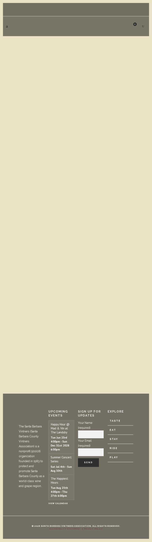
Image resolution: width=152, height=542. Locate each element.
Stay (114, 439)
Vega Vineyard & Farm (29, 149)
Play (114, 457)
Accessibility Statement (65, 529)
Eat (113, 430)
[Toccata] (76, 261)
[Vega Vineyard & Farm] (76, 85)
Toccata (13, 349)
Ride (114, 448)
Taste (115, 420)
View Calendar (58, 503)
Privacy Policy (93, 529)
